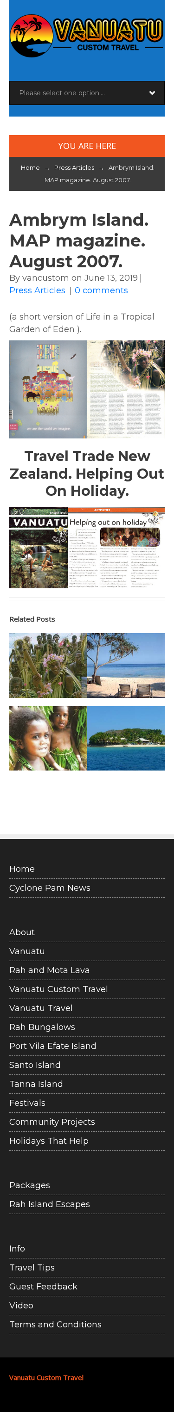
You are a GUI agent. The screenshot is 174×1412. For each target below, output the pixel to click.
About (22, 932)
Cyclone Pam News (49, 888)
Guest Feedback (43, 1287)
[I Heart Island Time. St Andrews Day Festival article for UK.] (126, 738)
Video (21, 1306)
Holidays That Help (49, 1141)
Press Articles (80, 167)
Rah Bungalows (42, 1027)
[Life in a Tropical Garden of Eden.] (126, 665)
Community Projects (52, 1122)
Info (17, 1249)
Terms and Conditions (55, 1325)
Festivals (27, 1103)
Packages (29, 1185)
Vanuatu (27, 951)
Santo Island (35, 1065)
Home (30, 167)
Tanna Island (36, 1084)
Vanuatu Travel (41, 1008)
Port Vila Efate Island (53, 1046)
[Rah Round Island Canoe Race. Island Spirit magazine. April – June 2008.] (48, 665)
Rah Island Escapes (49, 1204)
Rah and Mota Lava (49, 970)
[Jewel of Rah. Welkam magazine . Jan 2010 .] (48, 738)
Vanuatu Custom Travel (58, 989)
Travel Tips (32, 1268)
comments (101, 290)
